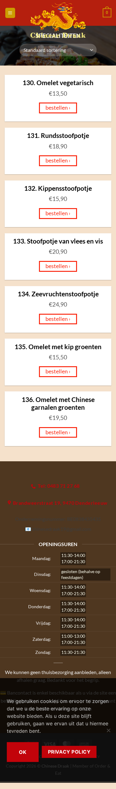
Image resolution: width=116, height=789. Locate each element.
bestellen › (58, 107)
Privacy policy (69, 752)
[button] (10, 13)
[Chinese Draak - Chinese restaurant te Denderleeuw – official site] (58, 20)
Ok (23, 752)
